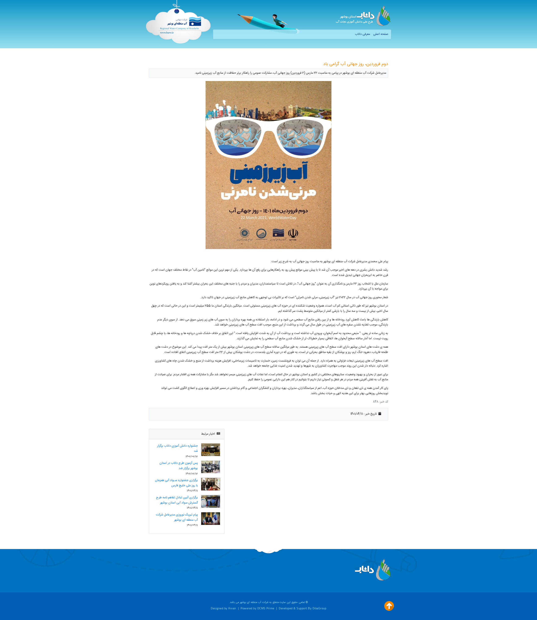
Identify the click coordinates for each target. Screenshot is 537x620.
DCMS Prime (265, 608)
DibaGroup (319, 608)
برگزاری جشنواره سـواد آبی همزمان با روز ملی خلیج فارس (176, 483)
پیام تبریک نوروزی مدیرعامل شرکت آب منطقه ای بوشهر (177, 517)
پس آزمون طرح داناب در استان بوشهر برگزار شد (178, 466)
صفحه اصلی (380, 34)
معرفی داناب (362, 34)
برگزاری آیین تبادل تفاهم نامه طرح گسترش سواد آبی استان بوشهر (177, 500)
